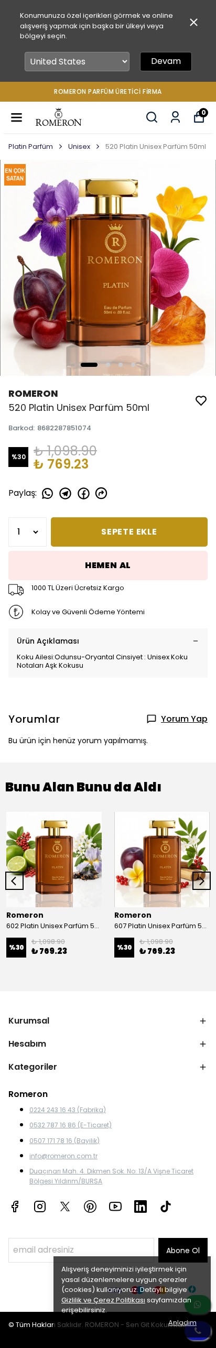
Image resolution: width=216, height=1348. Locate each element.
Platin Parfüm (30, 146)
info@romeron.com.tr (63, 1155)
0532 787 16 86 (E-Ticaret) (70, 1125)
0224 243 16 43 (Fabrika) (67, 1109)
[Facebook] (14, 1206)
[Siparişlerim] (175, 117)
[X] (65, 1206)
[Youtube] (115, 1206)
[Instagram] (40, 1206)
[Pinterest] (90, 1206)
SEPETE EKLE (129, 532)
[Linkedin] (140, 1206)
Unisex (79, 146)
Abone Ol (183, 1250)
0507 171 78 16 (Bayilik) (64, 1140)
